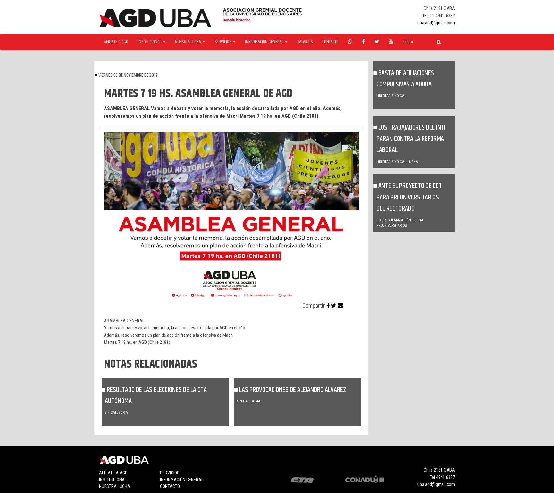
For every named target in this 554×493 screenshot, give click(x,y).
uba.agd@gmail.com (436, 23)
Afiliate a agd (116, 42)
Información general (181, 479)
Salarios (305, 42)
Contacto (330, 42)
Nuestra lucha (114, 486)
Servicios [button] (223, 42)
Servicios (170, 472)
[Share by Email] (340, 305)
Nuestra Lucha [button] (188, 42)
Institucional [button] (150, 42)
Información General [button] (264, 42)
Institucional (113, 479)
